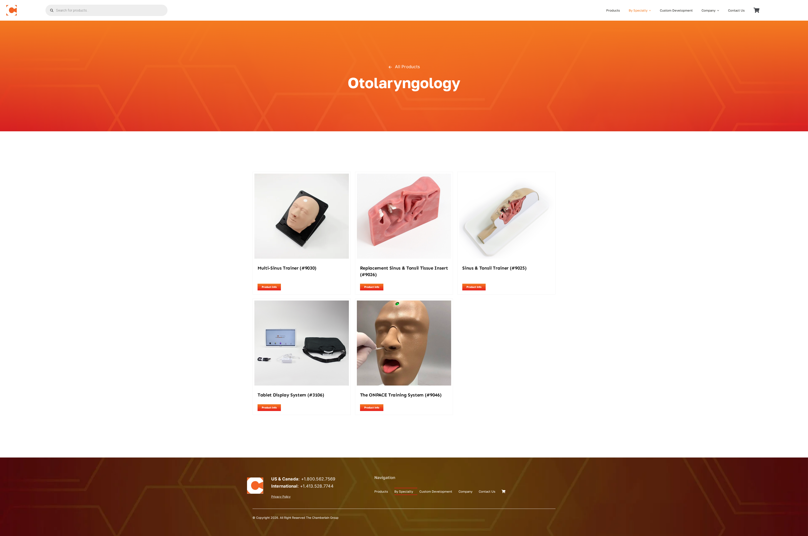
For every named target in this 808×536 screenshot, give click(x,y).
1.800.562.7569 (319, 478)
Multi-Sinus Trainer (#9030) (287, 268)
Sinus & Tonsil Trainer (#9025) (494, 268)
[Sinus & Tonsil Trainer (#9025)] (506, 176)
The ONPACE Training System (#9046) (401, 395)
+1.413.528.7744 (317, 486)
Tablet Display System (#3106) (291, 395)
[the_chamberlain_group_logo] (11, 7)
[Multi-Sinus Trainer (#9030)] (301, 176)
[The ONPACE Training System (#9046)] (404, 303)
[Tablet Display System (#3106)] (301, 303)
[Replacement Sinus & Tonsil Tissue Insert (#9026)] (404, 176)
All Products (407, 66)
